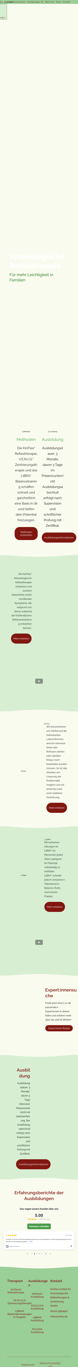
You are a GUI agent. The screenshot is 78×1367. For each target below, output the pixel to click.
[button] (4, 2)
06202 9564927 (59, 1311)
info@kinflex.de (59, 1316)
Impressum (27, 1364)
